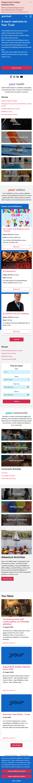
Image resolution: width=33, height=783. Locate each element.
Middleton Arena (6, 111)
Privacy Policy (24, 755)
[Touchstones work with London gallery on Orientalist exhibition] (16, 608)
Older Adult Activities (8, 478)
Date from (16, 384)
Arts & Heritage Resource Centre (12, 350)
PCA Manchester (9, 271)
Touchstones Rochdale (8, 359)
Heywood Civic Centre (8, 353)
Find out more (16, 68)
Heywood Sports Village (9, 101)
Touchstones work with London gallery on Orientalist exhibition (16, 621)
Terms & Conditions (10, 755)
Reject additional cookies (16, 776)
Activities (4, 473)
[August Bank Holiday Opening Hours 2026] (16, 655)
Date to (16, 391)
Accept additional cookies (16, 771)
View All (16, 339)
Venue (16, 376)
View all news (16, 745)
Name (16, 369)
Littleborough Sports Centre (10, 108)
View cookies (16, 781)
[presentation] (16, 218)
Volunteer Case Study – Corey (16, 714)
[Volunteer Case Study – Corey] (16, 703)
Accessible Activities (8, 475)
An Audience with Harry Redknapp (16, 314)
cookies (19, 758)
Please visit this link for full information (14, 12)
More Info (21, 247)
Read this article (8, 643)
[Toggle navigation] (30, 16)
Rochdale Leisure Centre (9, 114)
